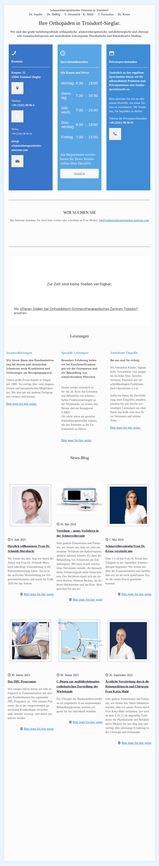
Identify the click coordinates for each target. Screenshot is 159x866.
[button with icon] (17, 88)
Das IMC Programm (22, 681)
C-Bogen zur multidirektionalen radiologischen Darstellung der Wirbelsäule (78, 686)
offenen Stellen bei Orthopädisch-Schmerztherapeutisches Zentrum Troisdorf (79, 309)
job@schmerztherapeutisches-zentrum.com (124, 220)
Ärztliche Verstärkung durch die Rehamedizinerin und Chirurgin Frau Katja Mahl (127, 686)
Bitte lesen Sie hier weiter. (76, 440)
